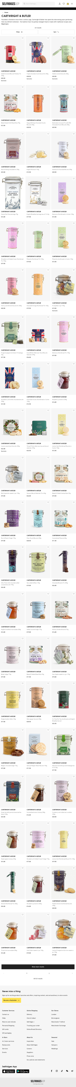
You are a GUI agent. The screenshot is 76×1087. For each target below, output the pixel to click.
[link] (12, 75)
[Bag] (68, 4)
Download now (49, 8)
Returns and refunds (9, 1022)
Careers (29, 1048)
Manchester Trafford (58, 1022)
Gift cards (5, 1029)
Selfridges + (30, 1022)
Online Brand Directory (34, 1029)
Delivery (29, 1014)
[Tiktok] (61, 1072)
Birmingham (55, 1018)
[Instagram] (56, 1072)
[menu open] (72, 4)
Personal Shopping (8, 1025)
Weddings (54, 1048)
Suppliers (30, 1052)
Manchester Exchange (58, 1025)
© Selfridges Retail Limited (38, 1083)
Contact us (5, 1014)
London (53, 1014)
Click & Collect (31, 1018)
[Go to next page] (72, 973)
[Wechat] (67, 1072)
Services (5, 1048)
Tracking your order (33, 1025)
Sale (52, 1041)
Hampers (54, 1045)
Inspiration (30, 1041)
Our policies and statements (36, 1060)
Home (6, 12)
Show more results (38, 967)
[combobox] (40, 4)
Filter (18, 32)
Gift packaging (6, 1033)
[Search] (24, 4)
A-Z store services (8, 1041)
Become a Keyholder (10, 1000)
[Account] (60, 4)
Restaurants (6, 1045)
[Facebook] (51, 1072)
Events (4, 1052)
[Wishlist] (64, 4)
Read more (4, 24)
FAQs (4, 1018)
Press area (30, 1056)
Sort (55, 32)
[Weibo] (72, 1072)
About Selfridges (32, 1045)
